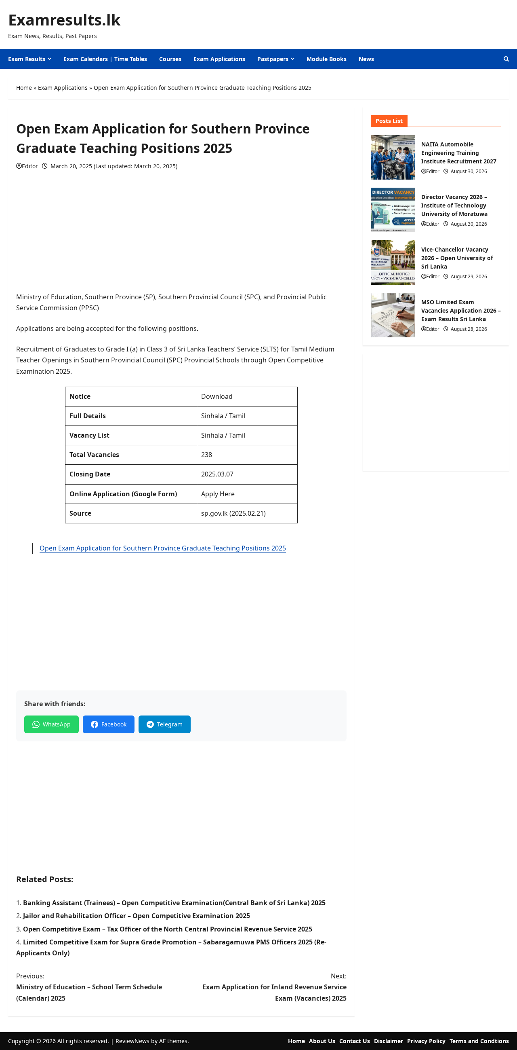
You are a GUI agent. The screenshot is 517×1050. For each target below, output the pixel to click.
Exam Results (26, 59)
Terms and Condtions (479, 1041)
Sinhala (212, 415)
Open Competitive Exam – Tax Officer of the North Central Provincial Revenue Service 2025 (167, 929)
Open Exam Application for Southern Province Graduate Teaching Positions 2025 (163, 548)
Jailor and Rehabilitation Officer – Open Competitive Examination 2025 (136, 915)
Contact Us (354, 1041)
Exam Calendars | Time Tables (105, 59)
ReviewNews (132, 1041)
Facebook (113, 724)
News (366, 59)
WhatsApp (57, 724)
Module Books (327, 59)
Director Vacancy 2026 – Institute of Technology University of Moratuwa (393, 210)
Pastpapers (272, 59)
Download (217, 396)
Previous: (89, 987)
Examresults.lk (64, 19)
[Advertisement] (181, 235)
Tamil (236, 415)
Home (24, 87)
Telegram (170, 724)
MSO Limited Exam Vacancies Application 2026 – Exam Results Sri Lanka (393, 315)
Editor (30, 166)
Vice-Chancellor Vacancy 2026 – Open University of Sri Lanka (393, 262)
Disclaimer (388, 1041)
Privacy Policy (426, 1041)
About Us (322, 1041)
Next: (274, 987)
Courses (170, 59)
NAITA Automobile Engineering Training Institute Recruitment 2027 (393, 157)
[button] (506, 59)
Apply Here (218, 493)
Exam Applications (219, 59)
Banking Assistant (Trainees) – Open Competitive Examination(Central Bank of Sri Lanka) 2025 (174, 902)
